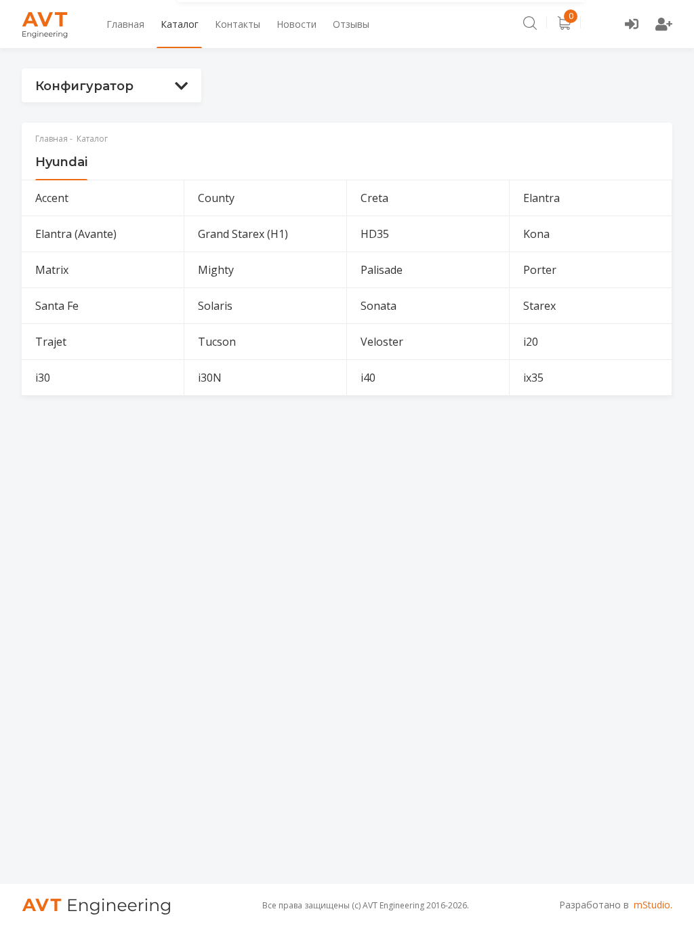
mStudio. (653, 904)
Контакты (237, 24)
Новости (297, 24)
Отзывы (351, 24)
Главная (125, 24)
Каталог (180, 24)
